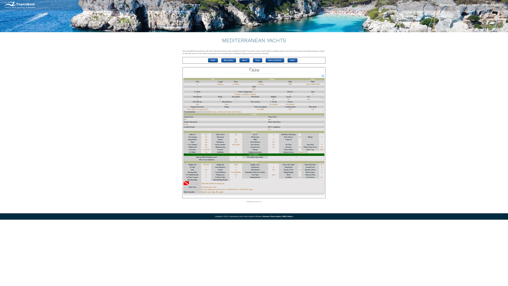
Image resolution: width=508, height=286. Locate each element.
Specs (244, 60)
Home (213, 60)
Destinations (447, 5)
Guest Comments (275, 60)
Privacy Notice (276, 216)
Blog (485, 5)
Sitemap (266, 216)
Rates (292, 60)
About (475, 5)
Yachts (462, 5)
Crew (258, 60)
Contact (496, 5)
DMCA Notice (287, 216)
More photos (228, 60)
